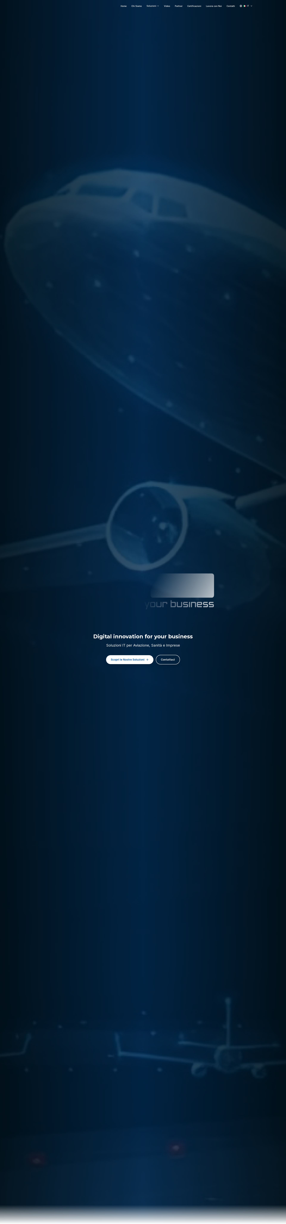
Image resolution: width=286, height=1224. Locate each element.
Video (167, 6)
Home (124, 6)
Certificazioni (194, 6)
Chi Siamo (136, 6)
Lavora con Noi (214, 6)
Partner (178, 6)
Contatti (231, 6)
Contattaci (168, 659)
